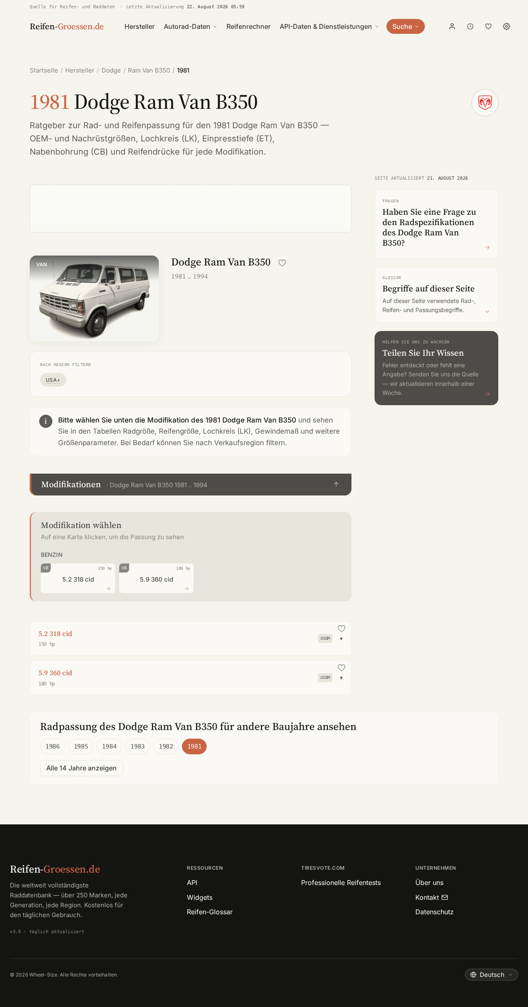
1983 (137, 746)
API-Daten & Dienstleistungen (326, 26)
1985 (81, 746)
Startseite (44, 70)
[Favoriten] (488, 26)
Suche (402, 26)
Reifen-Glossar (210, 912)
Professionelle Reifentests (341, 882)
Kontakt (427, 897)
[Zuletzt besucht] (470, 26)
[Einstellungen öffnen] (506, 26)
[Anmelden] (452, 26)
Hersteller (140, 26)
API (192, 882)
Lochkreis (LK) (169, 138)
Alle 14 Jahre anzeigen (81, 768)
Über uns (429, 882)
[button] (190, 484)
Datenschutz (434, 912)
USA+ (53, 380)
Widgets (199, 897)
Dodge (111, 70)
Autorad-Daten (187, 26)
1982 (166, 746)
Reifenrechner (248, 26)
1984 (109, 746)
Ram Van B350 (149, 70)
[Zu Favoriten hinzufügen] (282, 263)
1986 (52, 746)
